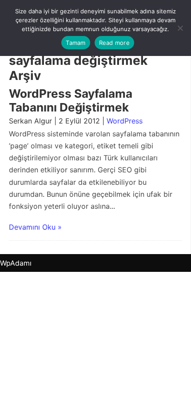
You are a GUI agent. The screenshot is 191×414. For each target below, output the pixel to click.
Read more (114, 42)
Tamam (75, 42)
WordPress (125, 120)
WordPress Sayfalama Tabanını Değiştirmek (70, 100)
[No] (179, 28)
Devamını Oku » (35, 227)
